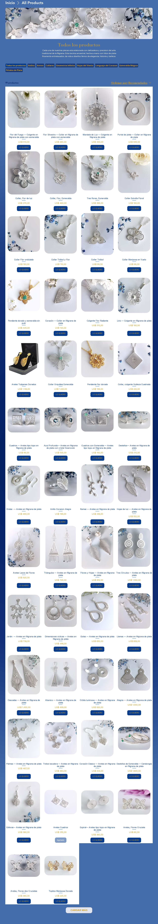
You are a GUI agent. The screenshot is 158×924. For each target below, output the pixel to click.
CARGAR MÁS (79, 910)
